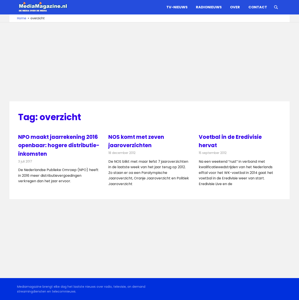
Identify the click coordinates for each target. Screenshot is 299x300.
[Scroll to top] (292, 293)
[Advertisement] (149, 62)
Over (235, 7)
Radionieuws (209, 7)
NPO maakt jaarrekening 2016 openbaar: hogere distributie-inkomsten (58, 145)
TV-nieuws (177, 7)
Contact (257, 7)
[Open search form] (276, 7)
